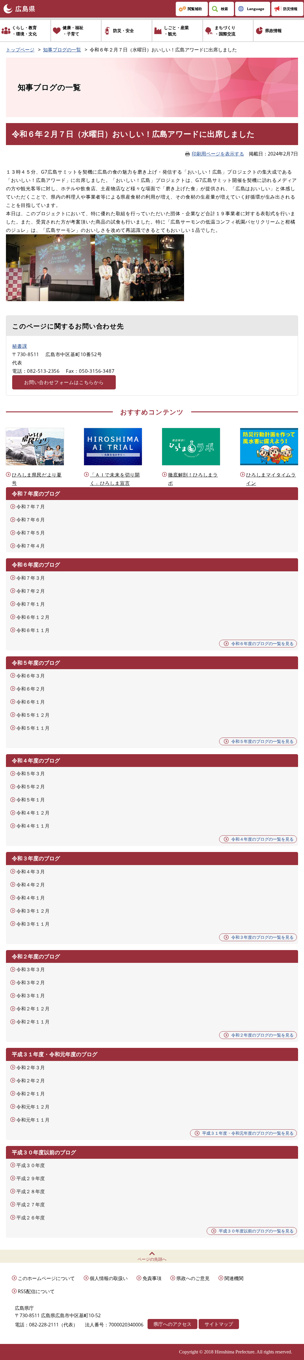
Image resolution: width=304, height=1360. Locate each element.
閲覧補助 (195, 8)
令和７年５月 (30, 532)
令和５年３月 (30, 773)
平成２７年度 (30, 1204)
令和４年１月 (30, 897)
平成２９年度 (30, 1178)
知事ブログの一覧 (62, 49)
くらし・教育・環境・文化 (24, 31)
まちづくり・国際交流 (225, 31)
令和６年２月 (30, 688)
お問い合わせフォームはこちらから (64, 382)
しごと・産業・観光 (176, 31)
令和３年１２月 (33, 911)
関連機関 (233, 1278)
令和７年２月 (30, 591)
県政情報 (273, 30)
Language (255, 8)
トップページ (20, 49)
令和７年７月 (30, 506)
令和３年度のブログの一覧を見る (262, 937)
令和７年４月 (30, 546)
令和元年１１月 (33, 1120)
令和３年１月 (30, 995)
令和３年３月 (30, 969)
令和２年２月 (30, 1080)
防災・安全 (123, 30)
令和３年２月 (30, 982)
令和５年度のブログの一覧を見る (262, 741)
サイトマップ (219, 1324)
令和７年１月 (30, 604)
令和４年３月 (30, 871)
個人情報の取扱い (109, 1278)
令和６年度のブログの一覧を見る (262, 643)
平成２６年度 (30, 1217)
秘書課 (19, 346)
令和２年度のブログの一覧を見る (262, 1035)
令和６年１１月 (33, 630)
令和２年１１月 (33, 1021)
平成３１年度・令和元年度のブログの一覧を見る (248, 1133)
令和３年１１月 (33, 924)
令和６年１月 (30, 702)
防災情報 (290, 8)
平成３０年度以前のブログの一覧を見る (256, 1231)
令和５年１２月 (33, 715)
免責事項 (152, 1278)
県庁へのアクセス (172, 1324)
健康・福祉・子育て (73, 31)
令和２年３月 (30, 1067)
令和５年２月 (30, 786)
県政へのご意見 (193, 1278)
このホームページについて (46, 1278)
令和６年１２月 (33, 617)
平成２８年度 (30, 1191)
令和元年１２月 (33, 1106)
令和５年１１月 (33, 728)
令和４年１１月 (33, 826)
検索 (224, 8)
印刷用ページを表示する (218, 153)
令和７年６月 (30, 519)
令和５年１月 (30, 799)
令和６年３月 (30, 675)
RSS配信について (36, 1291)
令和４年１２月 (33, 812)
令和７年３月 (30, 578)
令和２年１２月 (33, 1008)
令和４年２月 (30, 884)
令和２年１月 (30, 1093)
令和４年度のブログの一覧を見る (262, 839)
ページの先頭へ (152, 1259)
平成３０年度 (30, 1165)
